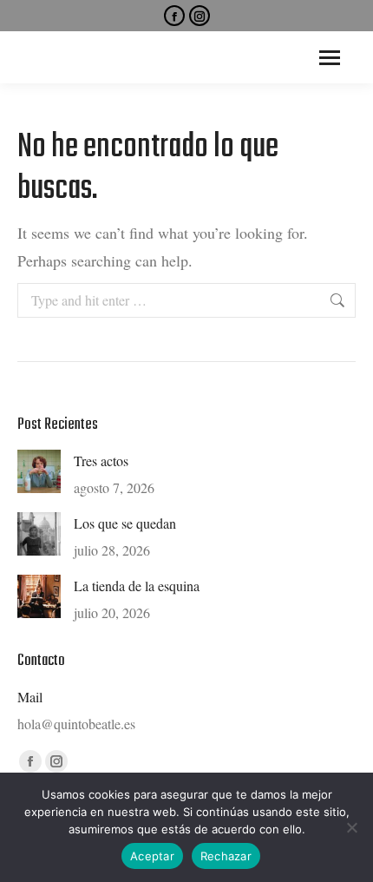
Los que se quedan (125, 523)
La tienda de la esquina (137, 585)
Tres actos (101, 460)
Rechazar (226, 856)
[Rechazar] (351, 827)
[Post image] (39, 471)
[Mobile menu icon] (330, 57)
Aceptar (152, 856)
